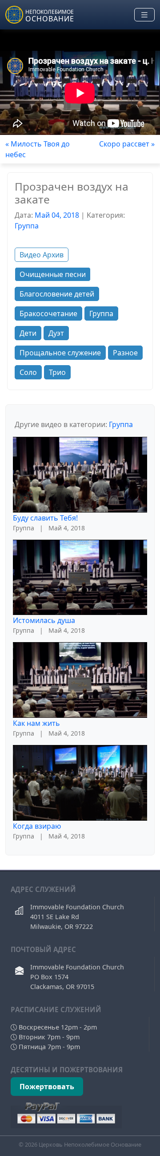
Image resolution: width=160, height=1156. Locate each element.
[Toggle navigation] (144, 15)
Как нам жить (36, 723)
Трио (57, 372)
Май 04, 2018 (57, 215)
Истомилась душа (44, 620)
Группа (27, 226)
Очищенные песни (53, 274)
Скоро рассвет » (127, 144)
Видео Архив (42, 255)
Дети (28, 333)
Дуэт (56, 333)
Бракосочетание (48, 313)
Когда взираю (37, 826)
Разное (125, 353)
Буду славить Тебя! (45, 518)
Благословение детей (57, 294)
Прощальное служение (60, 353)
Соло (28, 372)
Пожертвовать (47, 1086)
